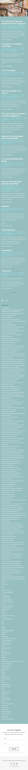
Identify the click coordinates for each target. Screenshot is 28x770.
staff (2, 696)
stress (3, 702)
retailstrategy (5, 686)
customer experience (19, 26)
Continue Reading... (6, 39)
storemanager (5, 698)
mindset (3, 659)
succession (4, 705)
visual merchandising (7, 719)
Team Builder (6, 250)
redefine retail (13, 190)
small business (22, 28)
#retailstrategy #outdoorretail (10, 523)
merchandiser (5, 653)
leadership (21, 141)
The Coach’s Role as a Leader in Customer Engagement (13, 115)
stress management (7, 703)
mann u (3, 143)
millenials (4, 657)
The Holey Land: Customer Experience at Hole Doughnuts (13, 22)
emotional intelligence (7, 615)
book (2, 588)
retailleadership (6, 684)
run (18, 190)
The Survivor (6, 271)
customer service (6, 607)
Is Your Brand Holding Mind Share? (12, 160)
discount (4, 611)
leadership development (8, 638)
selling (3, 690)
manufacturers (5, 165)
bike (2, 586)
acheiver (4, 580)
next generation (6, 665)
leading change (15, 28)
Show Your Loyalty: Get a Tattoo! (11, 92)
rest (2, 680)
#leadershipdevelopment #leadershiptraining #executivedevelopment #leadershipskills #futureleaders (13, 499)
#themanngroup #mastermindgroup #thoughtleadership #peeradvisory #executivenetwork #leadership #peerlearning (12, 556)
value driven (5, 717)
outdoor (3, 673)
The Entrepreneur (8, 230)
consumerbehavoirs (7, 602)
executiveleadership (7, 619)
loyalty (3, 646)
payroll (3, 675)
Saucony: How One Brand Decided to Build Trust (11, 183)
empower (4, 617)
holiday (3, 628)
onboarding (4, 669)
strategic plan (5, 700)
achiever (4, 26)
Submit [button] (14, 749)
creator (3, 604)
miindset (3, 655)
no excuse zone (6, 667)
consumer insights (13, 186)
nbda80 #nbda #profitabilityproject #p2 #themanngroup (13, 662)
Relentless (5, 206)
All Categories (5, 307)
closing (3, 594)
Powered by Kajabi (14, 766)
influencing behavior (6, 28)
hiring (8, 232)
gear (2, 623)
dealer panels (5, 609)
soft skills (11, 234)
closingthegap (5, 596)
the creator (5, 709)
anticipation (4, 584)
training (3, 715)
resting (3, 682)
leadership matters (7, 640)
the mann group (6, 711)
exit (2, 621)
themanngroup (5, 713)
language (4, 632)
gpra (2, 625)
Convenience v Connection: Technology (11, 45)
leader (3, 634)
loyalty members (6, 648)
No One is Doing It (8, 70)
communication (5, 141)
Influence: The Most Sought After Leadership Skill (12, 137)
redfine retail (9, 143)
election (3, 613)
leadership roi (5, 642)
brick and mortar (10, 26)
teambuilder (5, 707)
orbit (2, 671)
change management (19, 95)
